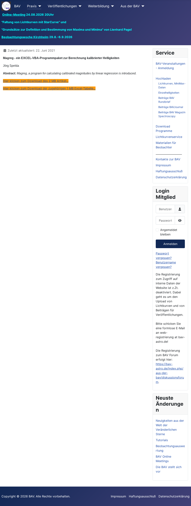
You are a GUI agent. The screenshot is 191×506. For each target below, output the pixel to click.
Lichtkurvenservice (169, 137)
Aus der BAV (130, 6)
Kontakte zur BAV (168, 159)
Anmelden (170, 244)
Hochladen (163, 78)
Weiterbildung (98, 6)
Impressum (163, 165)
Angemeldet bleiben (168, 232)
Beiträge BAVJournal (170, 107)
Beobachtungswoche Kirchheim (24, 37)
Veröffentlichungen (62, 6)
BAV (17, 6)
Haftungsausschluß (169, 171)
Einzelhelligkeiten (168, 92)
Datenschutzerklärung (171, 177)
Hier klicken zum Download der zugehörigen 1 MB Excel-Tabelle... (49, 88)
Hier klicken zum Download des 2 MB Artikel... (35, 81)
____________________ (169, 153)
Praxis (32, 6)
